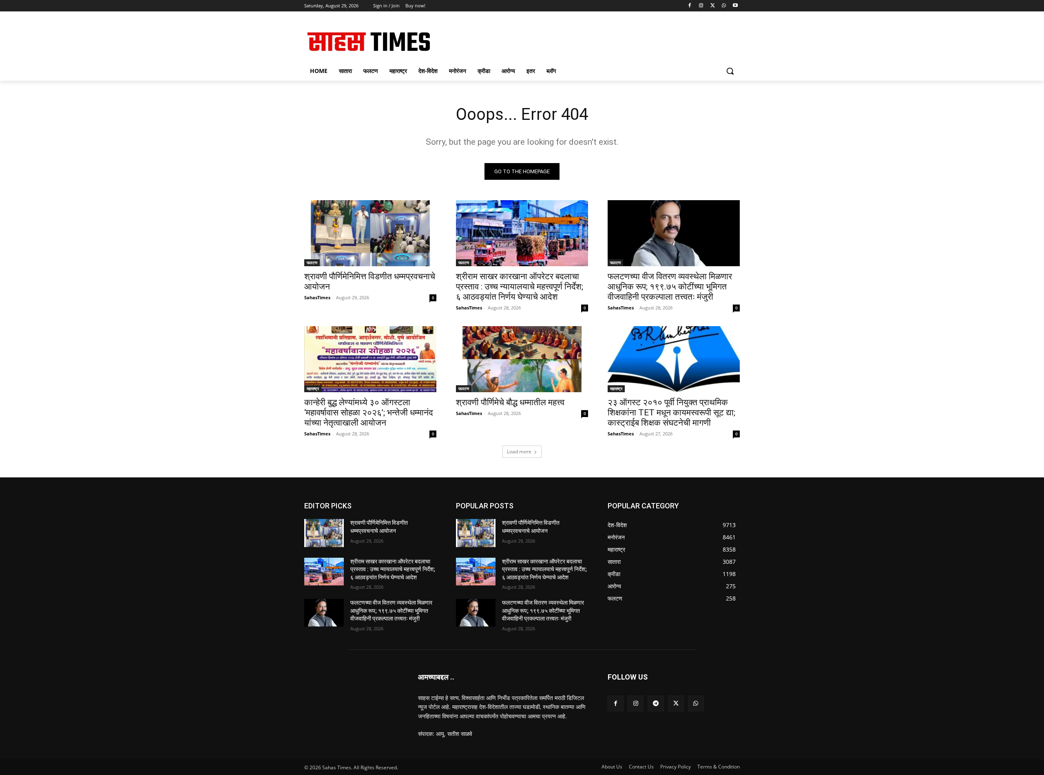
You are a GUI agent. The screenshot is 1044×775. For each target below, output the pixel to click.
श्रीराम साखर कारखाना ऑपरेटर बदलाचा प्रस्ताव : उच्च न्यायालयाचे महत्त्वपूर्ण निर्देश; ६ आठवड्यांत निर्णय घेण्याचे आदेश (519, 287)
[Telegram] (656, 703)
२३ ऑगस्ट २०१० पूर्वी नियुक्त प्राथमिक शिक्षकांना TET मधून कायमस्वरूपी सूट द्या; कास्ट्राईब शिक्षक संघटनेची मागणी (671, 412)
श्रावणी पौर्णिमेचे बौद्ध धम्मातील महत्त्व (510, 402)
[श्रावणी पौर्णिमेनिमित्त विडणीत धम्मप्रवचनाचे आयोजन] (370, 233)
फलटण (312, 262)
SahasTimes (317, 297)
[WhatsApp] (723, 6)
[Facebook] (690, 6)
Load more (519, 451)
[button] (730, 71)
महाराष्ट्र (313, 388)
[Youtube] (735, 6)
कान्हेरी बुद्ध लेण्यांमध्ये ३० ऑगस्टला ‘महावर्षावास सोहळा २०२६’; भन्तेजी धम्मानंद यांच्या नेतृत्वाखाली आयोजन (368, 412)
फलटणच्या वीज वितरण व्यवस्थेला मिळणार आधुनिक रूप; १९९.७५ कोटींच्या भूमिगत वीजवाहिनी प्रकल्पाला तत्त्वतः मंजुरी (670, 287)
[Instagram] (701, 6)
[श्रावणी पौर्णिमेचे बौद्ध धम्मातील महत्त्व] (522, 359)
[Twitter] (712, 6)
